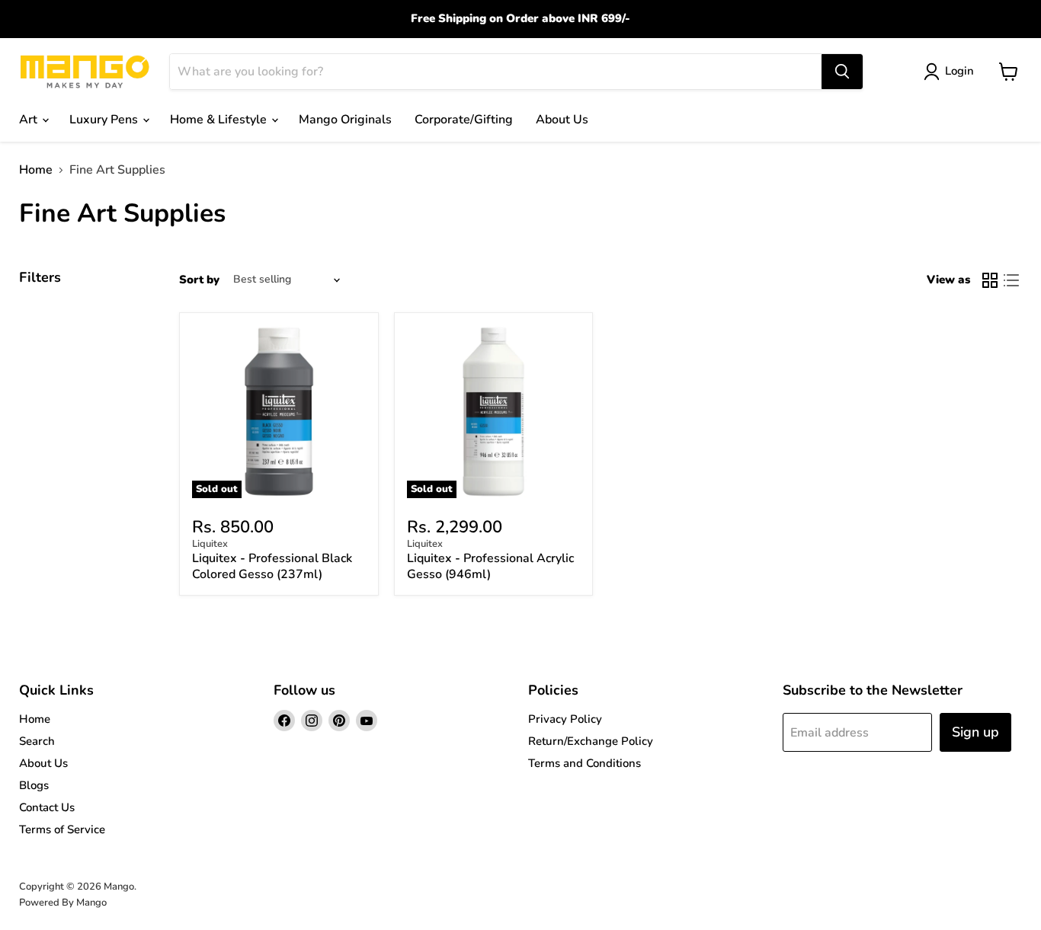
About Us (562, 119)
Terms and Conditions (584, 763)
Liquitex (210, 544)
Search (37, 741)
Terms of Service (62, 829)
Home (36, 170)
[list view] (1011, 280)
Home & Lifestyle (220, 119)
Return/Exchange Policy (590, 741)
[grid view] (990, 280)
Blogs (34, 785)
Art (29, 119)
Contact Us (47, 807)
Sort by (199, 279)
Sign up (975, 732)
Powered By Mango (63, 902)
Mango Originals (345, 119)
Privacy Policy (565, 719)
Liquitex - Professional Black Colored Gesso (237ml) (272, 566)
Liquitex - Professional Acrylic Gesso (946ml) (490, 566)
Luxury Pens (105, 119)
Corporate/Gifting (464, 119)
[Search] (842, 71)
